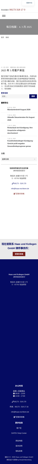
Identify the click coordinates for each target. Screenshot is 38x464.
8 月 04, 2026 (11, 107)
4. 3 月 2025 (5, 67)
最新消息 (13, 67)
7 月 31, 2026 (11, 115)
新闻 (7, 37)
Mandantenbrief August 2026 (18, 109)
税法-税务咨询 (21, 67)
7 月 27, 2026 (11, 125)
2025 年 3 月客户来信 (12, 70)
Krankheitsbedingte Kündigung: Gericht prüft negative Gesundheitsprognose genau (20, 143)
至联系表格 (19, 254)
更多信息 (4, 93)
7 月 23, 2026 (11, 138)
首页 (2, 37)
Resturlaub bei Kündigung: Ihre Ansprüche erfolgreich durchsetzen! (20, 130)
